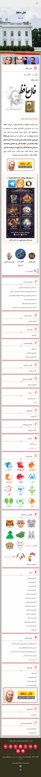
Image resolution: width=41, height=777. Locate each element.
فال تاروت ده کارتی (31, 614)
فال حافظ (21, 12)
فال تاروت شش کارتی (30, 606)
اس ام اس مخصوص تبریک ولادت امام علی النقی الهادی (22, 295)
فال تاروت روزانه (31, 578)
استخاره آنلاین (32, 321)
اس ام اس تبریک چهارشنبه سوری (27, 287)
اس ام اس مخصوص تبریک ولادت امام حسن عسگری (23, 291)
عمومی (27, 271)
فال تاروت (33, 629)
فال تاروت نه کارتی (31, 610)
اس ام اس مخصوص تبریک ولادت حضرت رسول (24, 307)
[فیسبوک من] (25, 746)
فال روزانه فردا (32, 732)
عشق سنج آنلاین (32, 430)
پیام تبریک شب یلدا (31, 685)
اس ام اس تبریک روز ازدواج (29, 303)
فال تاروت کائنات (31, 590)
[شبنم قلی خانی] (8, 61)
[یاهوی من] (35, 746)
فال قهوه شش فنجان (30, 357)
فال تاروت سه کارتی (31, 594)
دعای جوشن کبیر (31, 398)
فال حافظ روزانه (32, 677)
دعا (35, 402)
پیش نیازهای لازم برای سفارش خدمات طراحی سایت (23, 651)
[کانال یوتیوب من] (23, 751)
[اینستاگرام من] (20, 746)
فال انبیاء (33, 335)
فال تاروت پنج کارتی (31, 602)
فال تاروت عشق (32, 618)
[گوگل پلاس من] (6, 746)
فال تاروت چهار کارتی (30, 598)
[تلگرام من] (30, 746)
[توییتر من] (10, 746)
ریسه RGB (33, 444)
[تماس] (15, 746)
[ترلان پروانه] (21, 61)
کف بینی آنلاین (32, 370)
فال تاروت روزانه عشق (30, 621)
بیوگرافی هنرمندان (31, 728)
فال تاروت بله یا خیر (31, 625)
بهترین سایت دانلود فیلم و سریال (27, 647)
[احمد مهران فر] (33, 61)
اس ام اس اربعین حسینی (30, 299)
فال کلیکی (33, 416)
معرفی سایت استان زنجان (29, 655)
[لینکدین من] (18, 751)
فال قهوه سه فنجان (31, 353)
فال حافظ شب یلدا (31, 681)
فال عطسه (33, 714)
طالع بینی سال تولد (31, 564)
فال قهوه (34, 349)
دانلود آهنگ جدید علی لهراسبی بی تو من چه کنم (24, 643)
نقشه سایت (15, 763)
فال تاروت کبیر (32, 582)
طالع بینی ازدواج (20, 263)
